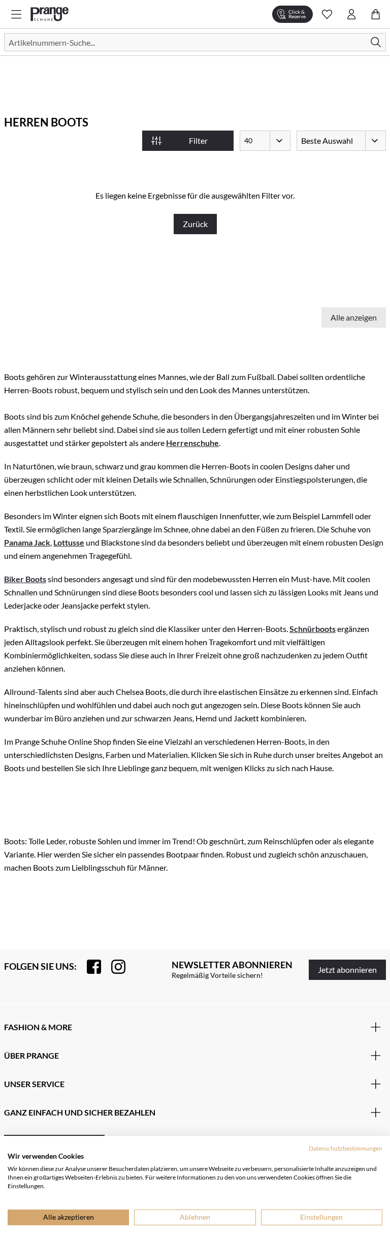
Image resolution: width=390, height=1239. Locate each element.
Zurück (195, 224)
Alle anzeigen (354, 317)
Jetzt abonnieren (347, 969)
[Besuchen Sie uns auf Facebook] (89, 967)
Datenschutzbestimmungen (345, 1148)
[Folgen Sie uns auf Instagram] (113, 967)
